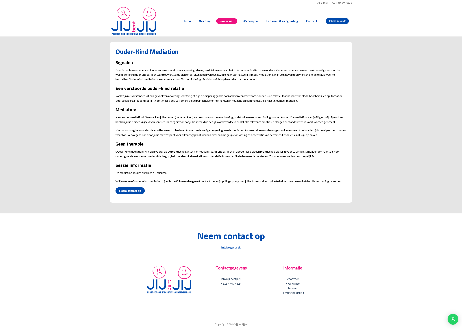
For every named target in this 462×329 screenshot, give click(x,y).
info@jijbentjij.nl (231, 278)
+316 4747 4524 (231, 283)
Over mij (204, 21)
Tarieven (292, 288)
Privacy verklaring (293, 292)
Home (187, 21)
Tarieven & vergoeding (282, 21)
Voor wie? (225, 21)
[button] (453, 319)
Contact (311, 21)
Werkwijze (250, 21)
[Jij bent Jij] (133, 21)
